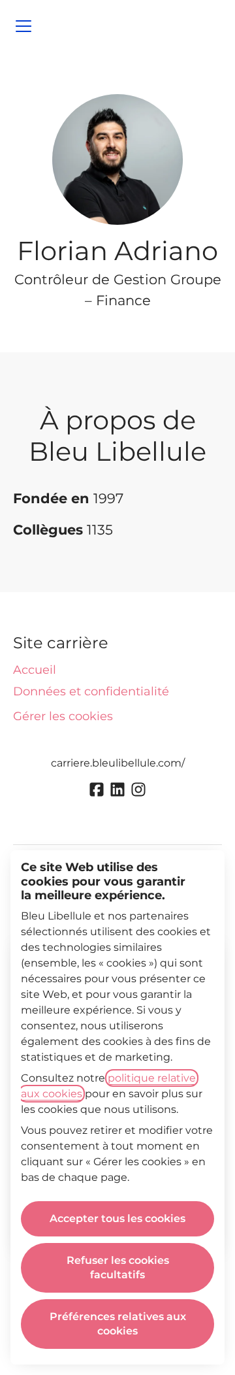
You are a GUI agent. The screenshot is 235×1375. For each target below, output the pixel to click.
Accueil (34, 670)
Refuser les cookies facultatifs (118, 1267)
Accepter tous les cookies (117, 1218)
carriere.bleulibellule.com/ (118, 763)
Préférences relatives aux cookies (118, 1323)
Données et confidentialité (91, 691)
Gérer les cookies (63, 716)
